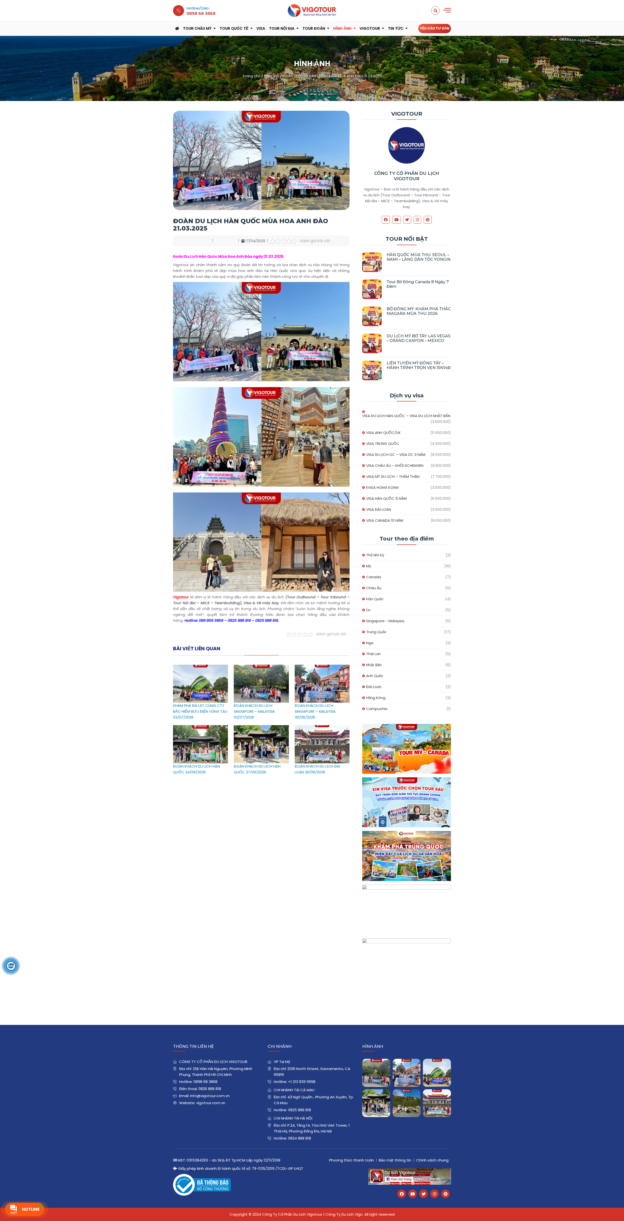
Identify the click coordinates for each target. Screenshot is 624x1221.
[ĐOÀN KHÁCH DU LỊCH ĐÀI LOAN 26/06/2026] (322, 728)
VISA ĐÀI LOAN (378, 509)
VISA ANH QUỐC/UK (383, 432)
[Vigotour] (311, 10)
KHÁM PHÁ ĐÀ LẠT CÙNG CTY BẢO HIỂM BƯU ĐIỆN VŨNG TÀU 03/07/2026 (200, 711)
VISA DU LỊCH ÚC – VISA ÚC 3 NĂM (395, 454)
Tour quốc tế (234, 28)
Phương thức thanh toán (351, 1160)
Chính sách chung (432, 1160)
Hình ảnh (342, 28)
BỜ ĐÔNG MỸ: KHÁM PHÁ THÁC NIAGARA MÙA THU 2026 (419, 311)
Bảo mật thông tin (395, 1160)
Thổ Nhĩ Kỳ (375, 555)
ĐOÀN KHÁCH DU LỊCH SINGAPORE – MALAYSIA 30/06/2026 (315, 711)
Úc (368, 609)
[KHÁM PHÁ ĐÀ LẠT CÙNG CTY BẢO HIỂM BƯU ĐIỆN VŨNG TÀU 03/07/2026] (200, 667)
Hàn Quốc (374, 598)
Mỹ (368, 566)
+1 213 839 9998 (301, 1081)
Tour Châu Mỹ (197, 28)
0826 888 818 (209, 1088)
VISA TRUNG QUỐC (382, 443)
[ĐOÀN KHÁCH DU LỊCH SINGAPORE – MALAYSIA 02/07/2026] (261, 667)
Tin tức (395, 28)
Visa (260, 28)
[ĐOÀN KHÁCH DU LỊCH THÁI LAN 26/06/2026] (407, 1103)
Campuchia (376, 708)
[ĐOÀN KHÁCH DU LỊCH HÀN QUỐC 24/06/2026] (200, 728)
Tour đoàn (313, 28)
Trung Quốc (376, 631)
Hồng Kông (375, 697)
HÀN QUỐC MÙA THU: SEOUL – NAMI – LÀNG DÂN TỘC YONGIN (418, 257)
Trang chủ (251, 76)
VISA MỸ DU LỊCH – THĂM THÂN (392, 476)
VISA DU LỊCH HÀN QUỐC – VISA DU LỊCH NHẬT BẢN (406, 415)
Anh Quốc (374, 675)
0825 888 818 (299, 1109)
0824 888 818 (299, 1138)
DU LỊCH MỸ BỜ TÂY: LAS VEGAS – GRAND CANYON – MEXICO (418, 338)
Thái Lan (373, 653)
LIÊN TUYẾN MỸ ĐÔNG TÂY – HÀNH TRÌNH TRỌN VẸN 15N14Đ (419, 365)
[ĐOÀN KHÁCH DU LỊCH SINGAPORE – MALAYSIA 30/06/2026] (322, 667)
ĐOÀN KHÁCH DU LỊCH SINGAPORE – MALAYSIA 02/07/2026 (254, 711)
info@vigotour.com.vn (210, 1095)
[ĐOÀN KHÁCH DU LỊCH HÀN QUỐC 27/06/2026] (261, 728)
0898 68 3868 (205, 1081)
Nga (369, 642)
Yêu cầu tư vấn (434, 28)
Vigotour (370, 28)
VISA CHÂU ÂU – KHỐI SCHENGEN (394, 465)
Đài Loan (373, 686)
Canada (373, 577)
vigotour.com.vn (210, 1102)
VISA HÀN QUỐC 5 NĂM (386, 498)
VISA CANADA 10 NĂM (384, 520)
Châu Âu (373, 587)
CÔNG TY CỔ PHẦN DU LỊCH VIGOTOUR (406, 176)
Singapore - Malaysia (385, 620)
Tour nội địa (281, 28)
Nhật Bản (374, 664)
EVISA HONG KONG (382, 487)
